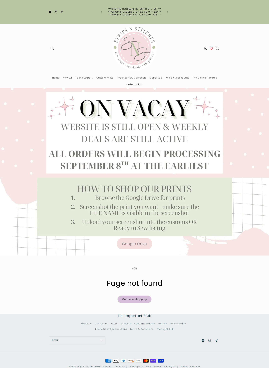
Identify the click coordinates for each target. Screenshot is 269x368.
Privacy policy (136, 366)
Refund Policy (178, 323)
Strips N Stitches (85, 366)
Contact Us (101, 323)
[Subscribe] (101, 340)
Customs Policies (144, 323)
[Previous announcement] (101, 12)
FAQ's (114, 323)
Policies (162, 323)
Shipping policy (171, 366)
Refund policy (120, 366)
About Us (86, 323)
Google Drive (134, 243)
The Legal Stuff (165, 329)
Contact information (190, 366)
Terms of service (153, 366)
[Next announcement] (167, 12)
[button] (52, 48)
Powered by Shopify (103, 366)
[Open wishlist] (211, 48)
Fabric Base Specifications (111, 329)
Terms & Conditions (141, 329)
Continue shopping (134, 299)
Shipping (126, 323)
